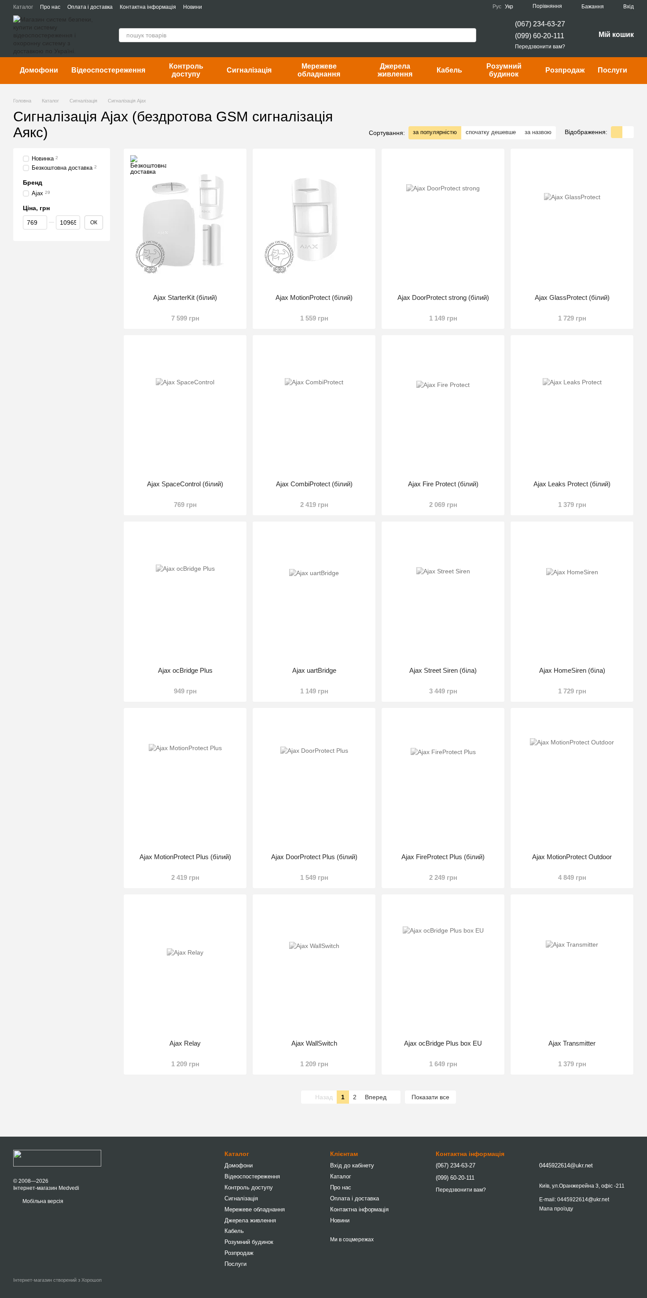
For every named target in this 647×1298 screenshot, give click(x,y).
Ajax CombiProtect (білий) (314, 484)
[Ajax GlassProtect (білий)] (572, 221)
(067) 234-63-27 (540, 24)
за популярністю (435, 132)
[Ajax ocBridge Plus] (185, 594)
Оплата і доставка (90, 7)
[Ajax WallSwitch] (314, 967)
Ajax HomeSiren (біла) (572, 670)
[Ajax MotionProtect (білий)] (314, 221)
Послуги (612, 70)
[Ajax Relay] (185, 967)
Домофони (39, 70)
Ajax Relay (185, 1043)
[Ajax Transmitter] (572, 967)
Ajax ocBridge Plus (185, 670)
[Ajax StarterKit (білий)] (185, 221)
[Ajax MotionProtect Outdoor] (572, 780)
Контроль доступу (186, 70)
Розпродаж (565, 70)
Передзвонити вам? (540, 47)
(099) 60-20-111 (539, 36)
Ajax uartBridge (314, 670)
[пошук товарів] (469, 35)
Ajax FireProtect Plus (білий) (443, 856)
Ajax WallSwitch (314, 1043)
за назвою (538, 132)
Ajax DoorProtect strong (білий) (443, 297)
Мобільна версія (42, 1201)
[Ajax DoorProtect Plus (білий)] (314, 780)
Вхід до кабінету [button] (352, 1165)
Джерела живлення (395, 70)
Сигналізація (249, 70)
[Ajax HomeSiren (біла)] (572, 594)
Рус (497, 6)
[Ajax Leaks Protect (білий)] (572, 408)
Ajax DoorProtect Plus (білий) (314, 856)
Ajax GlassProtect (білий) (572, 297)
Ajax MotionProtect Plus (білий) (185, 856)
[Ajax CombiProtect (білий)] (314, 408)
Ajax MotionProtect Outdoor (572, 856)
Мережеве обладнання (319, 70)
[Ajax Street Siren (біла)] (443, 594)
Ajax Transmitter (572, 1043)
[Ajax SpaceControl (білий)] (185, 408)
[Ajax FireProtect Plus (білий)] (443, 780)
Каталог (23, 7)
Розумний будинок (504, 70)
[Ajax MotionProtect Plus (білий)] (185, 780)
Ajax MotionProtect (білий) (314, 297)
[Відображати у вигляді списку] (628, 132)
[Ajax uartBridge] (314, 594)
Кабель (449, 70)
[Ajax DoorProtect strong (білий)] (443, 221)
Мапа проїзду (556, 1209)
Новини (192, 7)
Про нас (50, 7)
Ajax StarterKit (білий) (185, 297)
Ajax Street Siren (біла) (443, 670)
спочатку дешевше (491, 132)
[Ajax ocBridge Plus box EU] (443, 967)
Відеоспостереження (108, 70)
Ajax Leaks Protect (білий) (571, 484)
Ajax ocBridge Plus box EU (443, 1043)
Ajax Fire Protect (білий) (443, 484)
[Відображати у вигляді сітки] (616, 132)
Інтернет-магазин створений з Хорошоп (57, 1280)
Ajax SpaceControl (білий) (185, 484)
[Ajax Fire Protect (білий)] (443, 408)
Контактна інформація (148, 7)
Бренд (32, 182)
